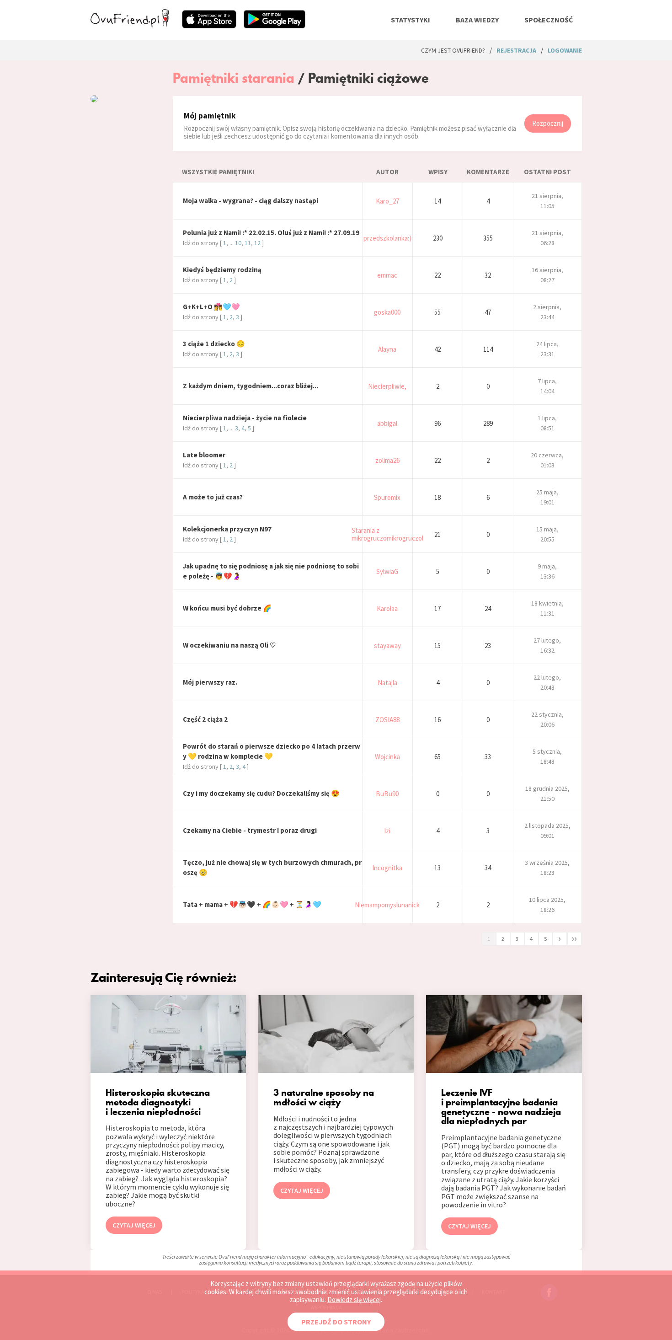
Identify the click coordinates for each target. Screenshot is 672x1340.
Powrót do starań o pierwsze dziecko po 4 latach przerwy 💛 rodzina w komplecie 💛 (271, 751)
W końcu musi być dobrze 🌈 (227, 608)
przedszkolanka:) (387, 238)
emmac (387, 275)
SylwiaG (387, 571)
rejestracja (516, 50)
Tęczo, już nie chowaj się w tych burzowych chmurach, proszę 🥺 (272, 867)
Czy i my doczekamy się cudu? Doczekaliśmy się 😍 (261, 793)
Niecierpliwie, (387, 386)
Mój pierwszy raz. (210, 682)
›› (574, 938)
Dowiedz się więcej (354, 1299)
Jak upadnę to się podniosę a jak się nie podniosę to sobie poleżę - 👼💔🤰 (271, 571)
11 (248, 243)
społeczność (548, 19)
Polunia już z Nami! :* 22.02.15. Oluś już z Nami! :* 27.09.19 (271, 232)
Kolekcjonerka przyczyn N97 (227, 529)
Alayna (387, 349)
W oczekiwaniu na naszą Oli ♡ (229, 645)
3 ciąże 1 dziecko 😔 (214, 343)
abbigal (387, 423)
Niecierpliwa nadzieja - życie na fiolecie (245, 417)
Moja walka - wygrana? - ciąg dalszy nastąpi (250, 200)
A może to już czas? (213, 497)
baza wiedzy (477, 19)
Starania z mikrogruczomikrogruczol (387, 534)
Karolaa (387, 608)
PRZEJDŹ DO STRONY (336, 1321)
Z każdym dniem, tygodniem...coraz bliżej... (250, 385)
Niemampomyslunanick (387, 905)
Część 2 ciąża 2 (205, 719)
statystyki (410, 19)
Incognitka (387, 868)
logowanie (565, 50)
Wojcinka (387, 757)
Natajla (387, 682)
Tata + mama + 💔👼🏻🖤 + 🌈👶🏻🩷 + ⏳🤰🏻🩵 (252, 904)
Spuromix (387, 497)
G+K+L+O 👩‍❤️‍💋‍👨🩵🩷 (211, 306)
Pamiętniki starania (233, 78)
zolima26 (387, 460)
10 (238, 243)
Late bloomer (204, 454)
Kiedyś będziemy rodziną (222, 269)
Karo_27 (387, 201)
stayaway (387, 645)
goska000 (387, 312)
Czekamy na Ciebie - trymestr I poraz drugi (250, 830)
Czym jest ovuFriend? (453, 50)
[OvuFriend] (130, 24)
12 (257, 243)
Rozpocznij (547, 123)
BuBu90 (387, 794)
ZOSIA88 (387, 720)
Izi (387, 831)
